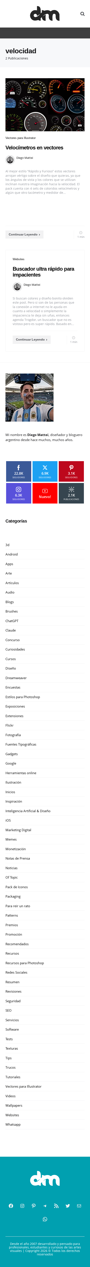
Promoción (13, 934)
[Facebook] (11, 1205)
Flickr (9, 725)
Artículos (12, 583)
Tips (8, 1058)
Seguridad (13, 1001)
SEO (8, 1010)
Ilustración (13, 782)
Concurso (12, 640)
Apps (9, 564)
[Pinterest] (33, 1205)
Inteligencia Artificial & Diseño (27, 811)
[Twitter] (67, 1205)
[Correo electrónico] (79, 1205)
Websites (18, 259)
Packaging (13, 896)
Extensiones (14, 716)
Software (12, 1029)
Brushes (11, 611)
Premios (11, 925)
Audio (9, 592)
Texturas (11, 1048)
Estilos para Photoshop (22, 697)
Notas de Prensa (17, 858)
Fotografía (13, 735)
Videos (10, 1096)
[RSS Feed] (56, 1205)
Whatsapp (13, 1124)
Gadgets (11, 754)
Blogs (9, 602)
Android (11, 554)
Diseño (10, 668)
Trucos (10, 1067)
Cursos (10, 659)
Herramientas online (20, 773)
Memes (11, 839)
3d (7, 545)
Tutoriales (12, 1077)
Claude (10, 630)
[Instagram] (22, 1205)
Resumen (12, 982)
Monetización (15, 849)
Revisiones (13, 991)
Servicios (12, 1020)
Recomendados (17, 944)
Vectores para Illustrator (20, 138)
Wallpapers (13, 1105)
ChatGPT (11, 621)
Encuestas (12, 687)
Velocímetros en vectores (34, 148)
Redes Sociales (16, 972)
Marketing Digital (18, 830)
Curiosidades (15, 649)
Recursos (12, 953)
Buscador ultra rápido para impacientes (43, 271)
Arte (8, 573)
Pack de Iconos (16, 887)
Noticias (11, 868)
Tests (9, 1039)
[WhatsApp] (45, 1219)
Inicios (10, 792)
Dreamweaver (16, 678)
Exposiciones (15, 706)
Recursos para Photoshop (24, 963)
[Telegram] (45, 1205)
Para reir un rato (17, 906)
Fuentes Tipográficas (20, 744)
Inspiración (13, 801)
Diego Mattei (24, 158)
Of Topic (11, 877)
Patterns (11, 915)
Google (10, 763)
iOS (8, 820)
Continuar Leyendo (23, 234)
